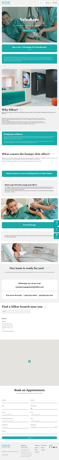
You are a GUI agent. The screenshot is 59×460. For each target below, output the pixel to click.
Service (31, 418)
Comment (4, 431)
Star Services (43, 445)
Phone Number (33, 405)
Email (3, 405)
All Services (37, 445)
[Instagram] (51, 447)
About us (37, 447)
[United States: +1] (31, 408)
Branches (43, 449)
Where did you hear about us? (7, 418)
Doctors (42, 447)
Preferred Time (5, 424)
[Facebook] (49, 447)
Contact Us (37, 452)
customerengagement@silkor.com (29, 287)
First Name (4, 400)
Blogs (36, 449)
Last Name (32, 400)
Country (3, 412)
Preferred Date (33, 424)
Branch (31, 412)
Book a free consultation (28, 30)
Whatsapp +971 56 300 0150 (29, 283)
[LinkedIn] (56, 447)
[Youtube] (54, 447)
